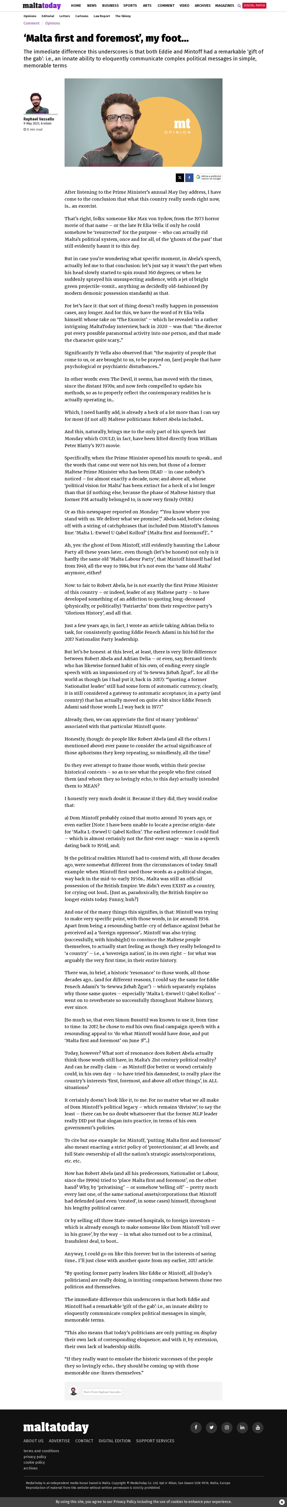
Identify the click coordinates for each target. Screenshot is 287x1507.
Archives (203, 5)
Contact (84, 1440)
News (92, 5)
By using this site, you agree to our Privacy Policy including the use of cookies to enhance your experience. (144, 1502)
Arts (147, 5)
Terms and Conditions (41, 1451)
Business (110, 5)
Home (76, 5)
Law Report (102, 16)
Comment (166, 5)
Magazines (224, 5)
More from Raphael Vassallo (102, 1392)
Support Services (155, 1440)
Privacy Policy (35, 1457)
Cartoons (81, 16)
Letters (64, 16)
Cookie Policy (34, 1462)
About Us (33, 1440)
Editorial (48, 16)
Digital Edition (115, 1440)
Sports (130, 5)
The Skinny (123, 16)
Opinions (30, 16)
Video (184, 5)
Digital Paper (254, 5)
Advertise (59, 1440)
